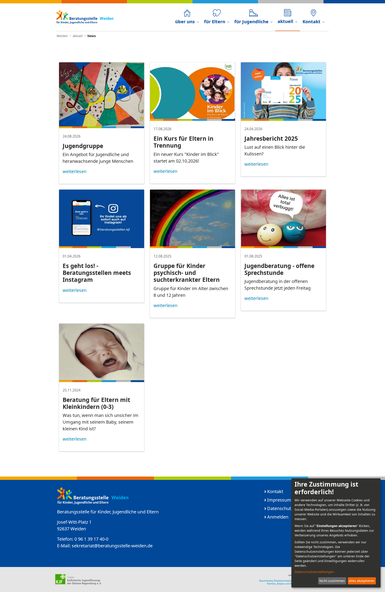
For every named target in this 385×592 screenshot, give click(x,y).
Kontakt (275, 491)
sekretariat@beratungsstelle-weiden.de (112, 546)
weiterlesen (74, 171)
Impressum (279, 500)
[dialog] (336, 533)
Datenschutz (280, 508)
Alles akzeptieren (362, 581)
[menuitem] (187, 17)
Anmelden (277, 517)
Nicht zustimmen (332, 581)
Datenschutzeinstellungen (314, 572)
